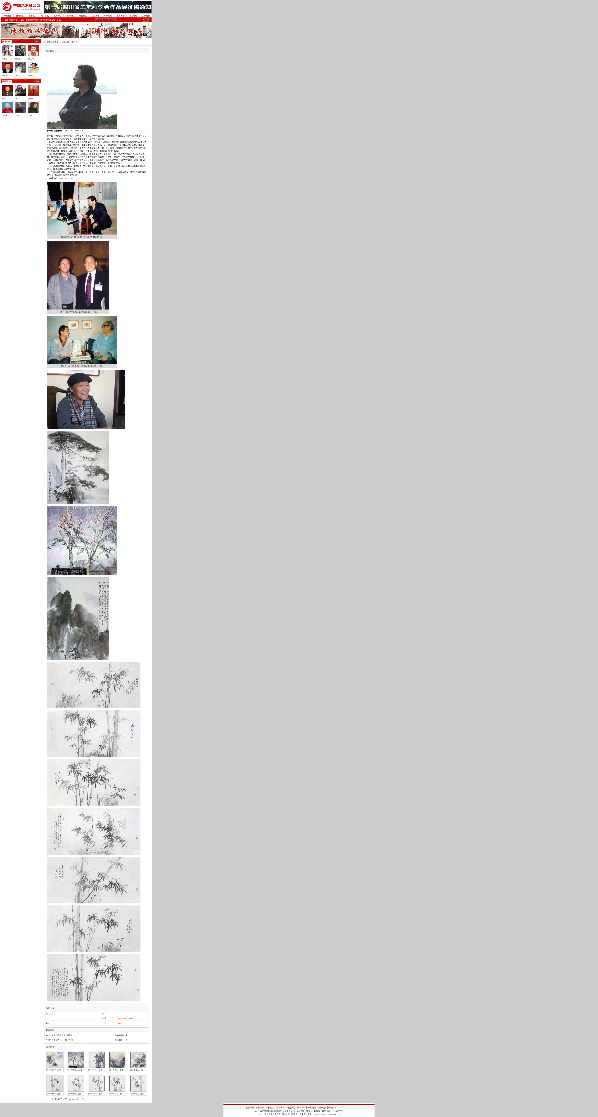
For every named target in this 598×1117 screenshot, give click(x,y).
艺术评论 (57, 16)
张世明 (18, 75)
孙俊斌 (31, 99)
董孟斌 (31, 59)
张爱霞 (4, 59)
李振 (17, 115)
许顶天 (4, 115)
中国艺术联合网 (51, 42)
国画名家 (65, 42)
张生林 (18, 99)
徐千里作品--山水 (54, 1070)
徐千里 (75, 42)
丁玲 (30, 115)
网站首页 (7, 16)
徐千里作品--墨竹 (54, 1094)
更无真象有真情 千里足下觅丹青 (59, 1035)
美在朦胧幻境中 (121, 1035)
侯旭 (4, 99)
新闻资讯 (20, 16)
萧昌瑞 (18, 59)
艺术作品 (45, 16)
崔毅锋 (4, 75)
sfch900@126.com (66, 178)
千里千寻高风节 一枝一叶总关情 (59, 1040)
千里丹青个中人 (121, 1040)
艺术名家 (32, 16)
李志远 (31, 75)
